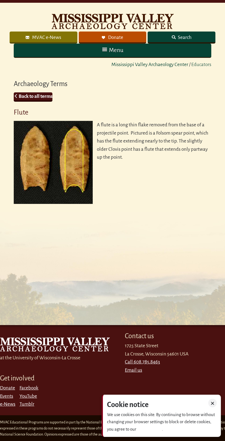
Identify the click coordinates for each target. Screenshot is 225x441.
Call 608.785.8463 (142, 362)
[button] (112, 50)
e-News (7, 404)
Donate (7, 388)
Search (184, 37)
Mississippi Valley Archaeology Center (149, 64)
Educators (201, 64)
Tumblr (26, 404)
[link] (43, 38)
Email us (133, 370)
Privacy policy (149, 429)
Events (6, 396)
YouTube (28, 396)
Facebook (28, 388)
